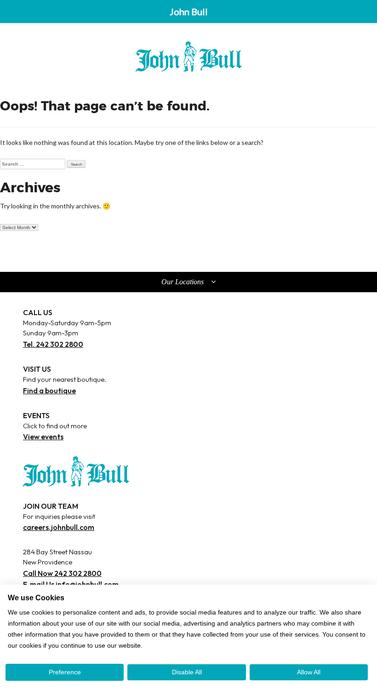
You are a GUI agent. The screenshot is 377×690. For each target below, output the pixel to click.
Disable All (187, 672)
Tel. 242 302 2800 (53, 344)
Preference (65, 672)
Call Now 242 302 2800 (62, 573)
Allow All (308, 672)
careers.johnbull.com (58, 527)
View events (43, 436)
